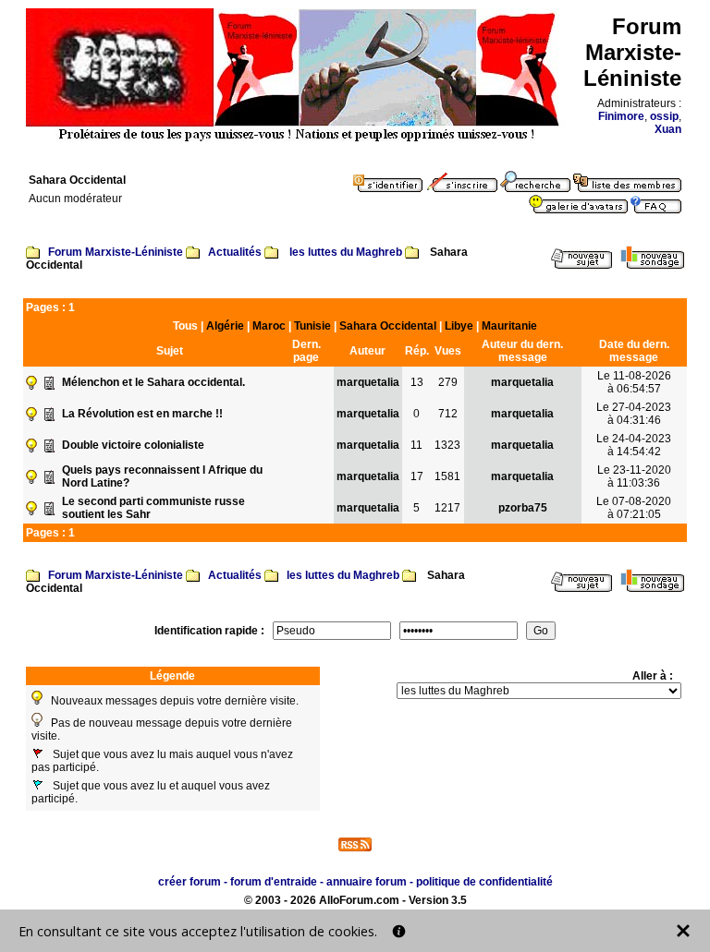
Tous (185, 325)
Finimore (621, 116)
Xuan (668, 129)
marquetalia (368, 382)
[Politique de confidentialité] (399, 931)
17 (416, 476)
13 (416, 382)
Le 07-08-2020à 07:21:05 (633, 508)
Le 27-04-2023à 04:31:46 (633, 414)
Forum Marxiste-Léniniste (115, 252)
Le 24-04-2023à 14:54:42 (633, 445)
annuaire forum (366, 881)
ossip (664, 116)
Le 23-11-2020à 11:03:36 (634, 476)
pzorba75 (522, 507)
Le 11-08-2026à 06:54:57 (634, 382)
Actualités (235, 252)
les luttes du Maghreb (345, 252)
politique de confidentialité (484, 881)
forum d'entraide (273, 881)
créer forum (189, 881)
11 (416, 445)
